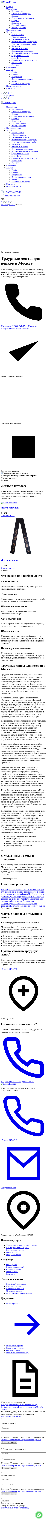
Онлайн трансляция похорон (24, 60)
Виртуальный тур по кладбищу (15, 1508)
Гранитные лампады (20, 84)
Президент (16, 23)
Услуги (9, 32)
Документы (6, 1416)
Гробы (14, 72)
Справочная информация (22, 18)
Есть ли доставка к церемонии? (17, 941)
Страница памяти (14, 1291)
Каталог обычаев (13, 1286)
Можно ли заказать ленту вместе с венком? (22, 938)
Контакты (10, 88)
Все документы (8, 1405)
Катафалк (15, 46)
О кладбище (11, 9)
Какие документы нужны (17, 1248)
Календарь (11, 67)
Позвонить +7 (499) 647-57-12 (14, 326)
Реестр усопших (18, 27)
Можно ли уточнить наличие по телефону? (22, 945)
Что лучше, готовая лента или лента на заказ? (23, 943)
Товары (9, 70)
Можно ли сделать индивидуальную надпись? (24, 936)
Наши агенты (17, 11)
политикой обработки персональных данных (21, 1440)
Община (15, 20)
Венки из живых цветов (22, 79)
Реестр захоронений (15, 1267)
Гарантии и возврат (15, 1348)
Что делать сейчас (26, 1081)
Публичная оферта (14, 1346)
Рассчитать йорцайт (15, 1289)
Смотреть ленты (21, 328)
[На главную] (8, 1084)
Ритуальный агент (19, 48)
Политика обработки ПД (17, 1353)
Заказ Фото (16, 58)
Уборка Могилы (18, 37)
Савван (14, 74)
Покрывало (16, 77)
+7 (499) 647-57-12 (9, 95)
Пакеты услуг (17, 34)
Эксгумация (16, 63)
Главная (9, 6)
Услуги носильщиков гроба (23, 44)
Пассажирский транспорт (22, 51)
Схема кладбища (13, 30)
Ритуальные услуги (20, 39)
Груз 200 (15, 65)
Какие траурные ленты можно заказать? (21, 923)
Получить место (13, 86)
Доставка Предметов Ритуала (24, 53)
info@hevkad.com (12, 196)
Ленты (14, 81)
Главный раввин (18, 25)
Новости (15, 16)
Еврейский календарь (21, 13)
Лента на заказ (9, 560)
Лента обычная (10, 507)
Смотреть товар (8, 515)
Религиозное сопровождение (24, 41)
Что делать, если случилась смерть (21, 1245)
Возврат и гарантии (27, 1407)
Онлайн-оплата (13, 1350)
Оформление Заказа (20, 55)
